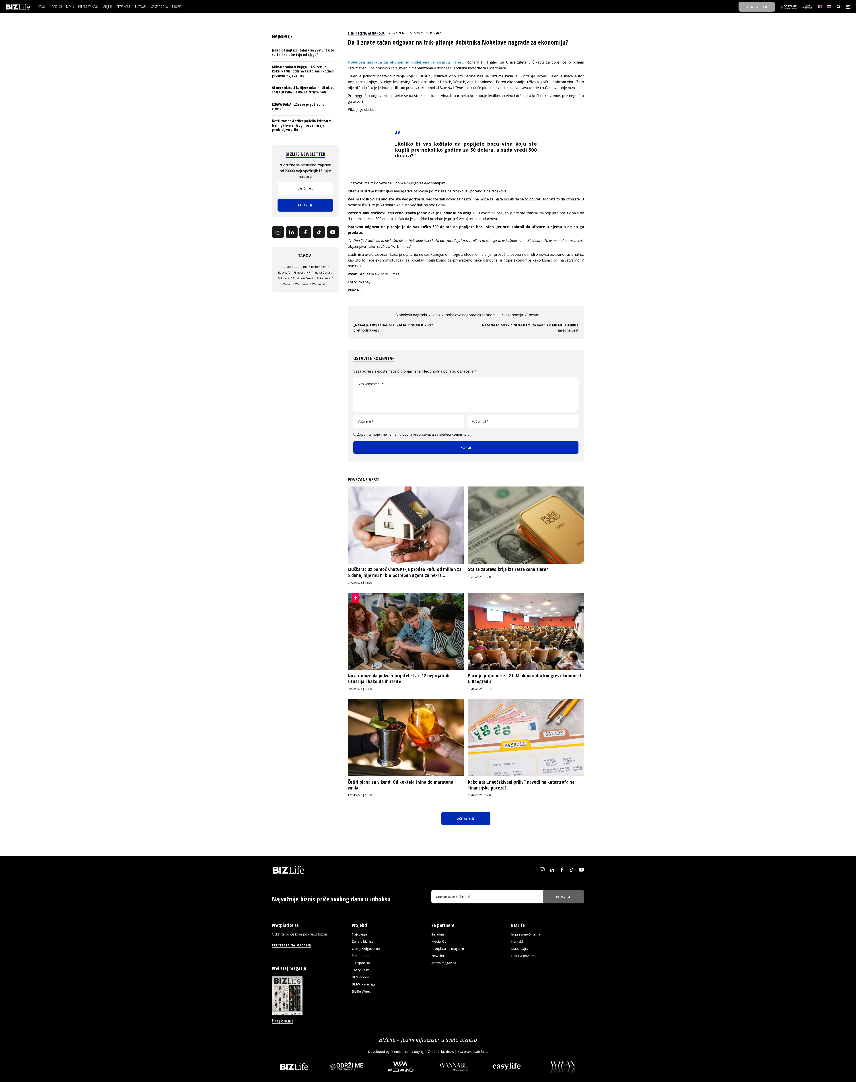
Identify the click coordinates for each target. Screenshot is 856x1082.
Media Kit (438, 941)
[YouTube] (333, 232)
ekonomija (514, 314)
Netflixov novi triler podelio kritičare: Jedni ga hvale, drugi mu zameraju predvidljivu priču (301, 125)
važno (287, 284)
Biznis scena (357, 33)
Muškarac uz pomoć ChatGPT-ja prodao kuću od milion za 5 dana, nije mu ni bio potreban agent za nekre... (404, 572)
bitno (304, 267)
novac (534, 314)
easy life (284, 272)
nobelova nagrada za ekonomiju (473, 314)
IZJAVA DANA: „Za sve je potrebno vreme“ (298, 106)
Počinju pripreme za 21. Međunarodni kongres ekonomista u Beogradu (526, 678)
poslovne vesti (303, 278)
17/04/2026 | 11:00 (360, 795)
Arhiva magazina (443, 962)
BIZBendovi (361, 977)
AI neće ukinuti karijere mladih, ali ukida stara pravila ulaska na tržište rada (303, 89)
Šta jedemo (360, 955)
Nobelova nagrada (411, 314)
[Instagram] (278, 232)
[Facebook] (305, 232)
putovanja (323, 278)
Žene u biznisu (363, 941)
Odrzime (283, 278)
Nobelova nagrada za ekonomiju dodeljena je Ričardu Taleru (406, 62)
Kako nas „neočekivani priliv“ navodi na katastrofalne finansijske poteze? (521, 785)
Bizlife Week (361, 991)
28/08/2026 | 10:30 (360, 689)
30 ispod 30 (289, 267)
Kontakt (517, 941)
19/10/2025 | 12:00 (480, 577)
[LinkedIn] (292, 232)
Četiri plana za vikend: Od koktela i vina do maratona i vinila (402, 785)
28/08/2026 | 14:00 (480, 795)
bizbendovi (318, 267)
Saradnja (437, 934)
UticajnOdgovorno (366, 948)
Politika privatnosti (525, 955)
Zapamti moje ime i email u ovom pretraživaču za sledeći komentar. (413, 434)
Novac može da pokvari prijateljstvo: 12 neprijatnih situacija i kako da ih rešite (398, 678)
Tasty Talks (361, 970)
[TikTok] (319, 232)
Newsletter (440, 955)
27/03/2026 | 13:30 (360, 583)
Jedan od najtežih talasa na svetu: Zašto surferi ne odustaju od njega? (303, 52)
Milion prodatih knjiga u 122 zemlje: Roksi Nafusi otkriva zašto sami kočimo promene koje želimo (303, 71)
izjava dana (322, 272)
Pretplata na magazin (447, 948)
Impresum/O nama (525, 934)
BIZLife (400, 33)
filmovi (298, 272)
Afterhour (376, 33)
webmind (318, 284)
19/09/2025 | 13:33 (480, 689)
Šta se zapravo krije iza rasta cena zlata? (508, 569)
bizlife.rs (447, 1051)
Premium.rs (399, 1051)
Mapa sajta (519, 948)
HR (308, 272)
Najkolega (359, 934)
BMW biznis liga (364, 984)
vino (436, 314)
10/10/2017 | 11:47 (420, 33)
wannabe (302, 284)
